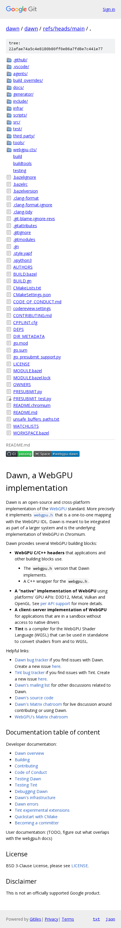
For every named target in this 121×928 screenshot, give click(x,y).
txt (96, 919)
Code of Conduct (31, 772)
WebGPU (58, 508)
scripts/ (20, 115)
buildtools (22, 163)
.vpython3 (22, 260)
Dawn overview (29, 753)
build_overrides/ (28, 80)
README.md (25, 412)
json (110, 919)
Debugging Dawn (31, 791)
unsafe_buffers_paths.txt (36, 419)
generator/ (23, 94)
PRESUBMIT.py (27, 391)
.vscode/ (21, 66)
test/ (17, 129)
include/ (20, 101)
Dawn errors (26, 804)
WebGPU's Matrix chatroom (41, 717)
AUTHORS (23, 267)
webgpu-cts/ (25, 149)
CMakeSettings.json (32, 294)
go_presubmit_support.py (37, 357)
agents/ (20, 73)
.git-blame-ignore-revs (34, 218)
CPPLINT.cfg (25, 322)
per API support (55, 603)
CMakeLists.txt (27, 288)
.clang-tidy (22, 212)
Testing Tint (26, 785)
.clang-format (26, 198)
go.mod (20, 343)
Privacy (51, 919)
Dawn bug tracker (31, 660)
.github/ (20, 60)
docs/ (18, 87)
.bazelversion (25, 191)
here (56, 666)
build (17, 156)
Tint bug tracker (30, 672)
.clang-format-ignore (32, 205)
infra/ (18, 108)
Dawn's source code (34, 697)
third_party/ (24, 136)
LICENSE (21, 364)
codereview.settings (32, 308)
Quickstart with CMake (36, 816)
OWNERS (22, 384)
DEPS (18, 329)
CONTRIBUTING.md (32, 315)
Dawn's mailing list (32, 685)
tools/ (18, 142)
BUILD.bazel (25, 274)
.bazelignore (24, 177)
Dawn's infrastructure (35, 797)
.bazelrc (20, 184)
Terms (68, 919)
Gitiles (35, 919)
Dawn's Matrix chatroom (38, 704)
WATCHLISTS (26, 426)
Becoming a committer (37, 823)
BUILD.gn (22, 281)
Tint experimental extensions (42, 810)
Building (22, 759)
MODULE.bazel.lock (32, 377)
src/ (16, 122)
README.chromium (32, 405)
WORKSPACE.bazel (31, 433)
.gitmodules (24, 239)
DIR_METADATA (29, 336)
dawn (12, 28)
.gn (16, 246)
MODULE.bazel (27, 370)
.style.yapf (22, 253)
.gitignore (22, 232)
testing (19, 170)
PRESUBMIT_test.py (32, 398)
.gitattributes (25, 225)
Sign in (109, 9)
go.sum (20, 350)
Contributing (26, 766)
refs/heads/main (64, 28)
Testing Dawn (28, 779)
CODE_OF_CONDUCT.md (37, 301)
